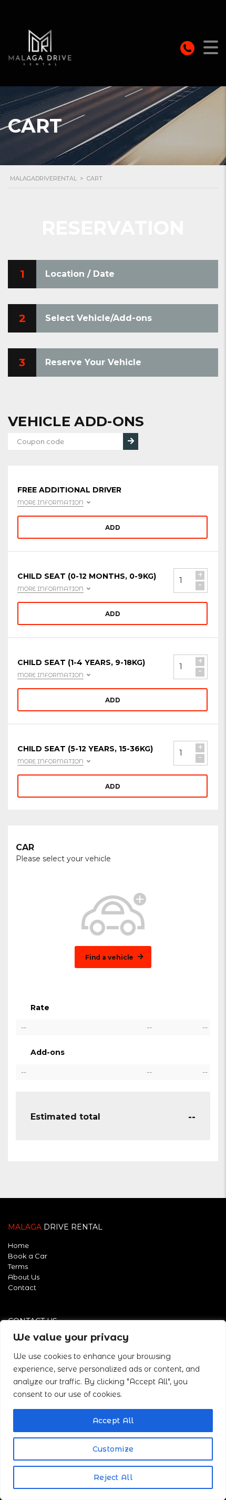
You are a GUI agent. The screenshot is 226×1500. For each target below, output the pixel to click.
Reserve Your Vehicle (93, 362)
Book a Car (27, 1256)
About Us (23, 1277)
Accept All (113, 1420)
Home (18, 1245)
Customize (113, 1449)
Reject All (113, 1477)
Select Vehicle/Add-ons (98, 318)
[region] (113, 1410)
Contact (22, 1287)
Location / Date (80, 274)
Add (112, 527)
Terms (18, 1266)
